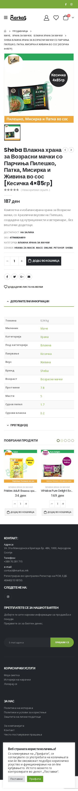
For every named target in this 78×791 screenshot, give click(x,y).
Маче (44, 328)
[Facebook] (65, 4)
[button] (58, 440)
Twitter (14, 277)
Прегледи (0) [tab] (19, 425)
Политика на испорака (18, 708)
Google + (22, 277)
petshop (59, 247)
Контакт (9, 730)
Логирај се (10, 684)
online (48, 247)
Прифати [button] (35, 779)
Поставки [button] (16, 779)
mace (39, 247)
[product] (20, 466)
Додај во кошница (46, 261)
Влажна (45, 345)
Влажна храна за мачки (34, 242)
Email (29, 277)
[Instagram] (71, 4)
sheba (69, 247)
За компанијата (14, 725)
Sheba (44, 371)
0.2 (42, 413)
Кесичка (46, 354)
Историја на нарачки (17, 679)
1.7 (42, 404)
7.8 (42, 388)
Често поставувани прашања (23, 734)
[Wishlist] (56, 17)
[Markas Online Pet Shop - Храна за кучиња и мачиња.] (18, 17)
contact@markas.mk (16, 570)
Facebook (7, 277)
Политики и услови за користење (25, 712)
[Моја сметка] (46, 17)
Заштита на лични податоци (22, 716)
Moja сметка (12, 675)
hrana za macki (24, 247)
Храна (44, 337)
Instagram (8, 596)
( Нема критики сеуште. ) (35, 190)
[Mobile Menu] (7, 17)
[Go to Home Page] (5, 31)
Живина (45, 362)
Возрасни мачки (51, 379)
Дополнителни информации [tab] (29, 301)
